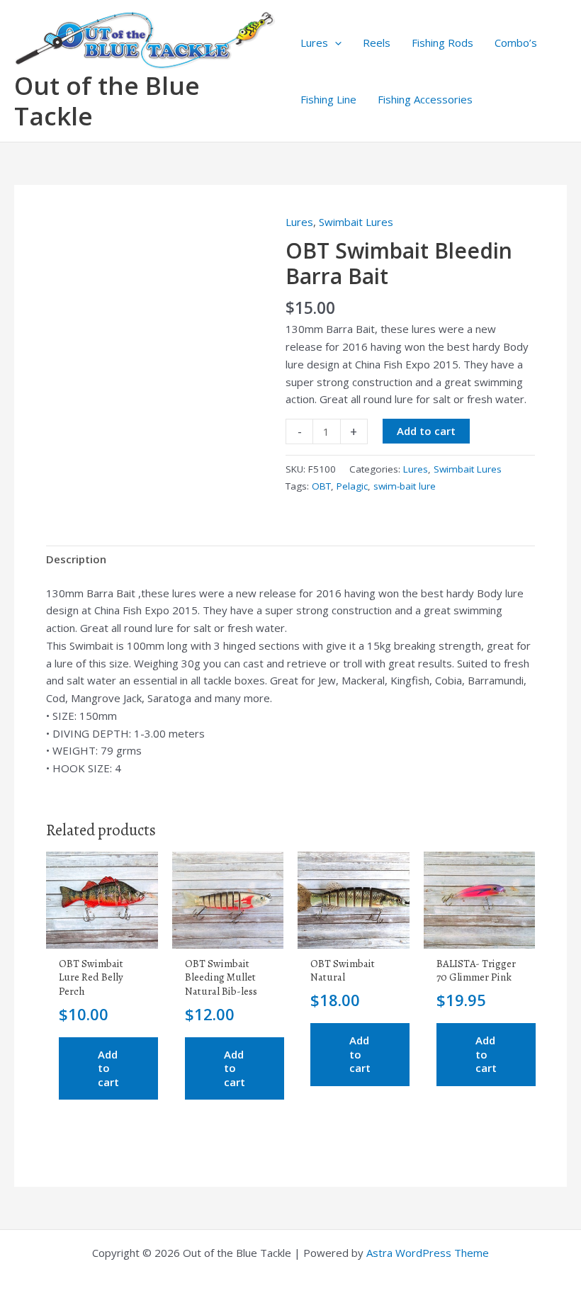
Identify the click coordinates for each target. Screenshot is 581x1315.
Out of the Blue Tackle (107, 100)
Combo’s (516, 42)
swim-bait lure (404, 486)
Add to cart (426, 431)
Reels (376, 42)
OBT (321, 486)
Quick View (102, 936)
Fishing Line (328, 99)
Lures (314, 42)
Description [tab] (76, 559)
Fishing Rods (442, 42)
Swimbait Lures (356, 222)
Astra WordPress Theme (427, 1253)
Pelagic (352, 486)
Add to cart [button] (108, 1068)
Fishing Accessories (425, 99)
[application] (335, 42)
